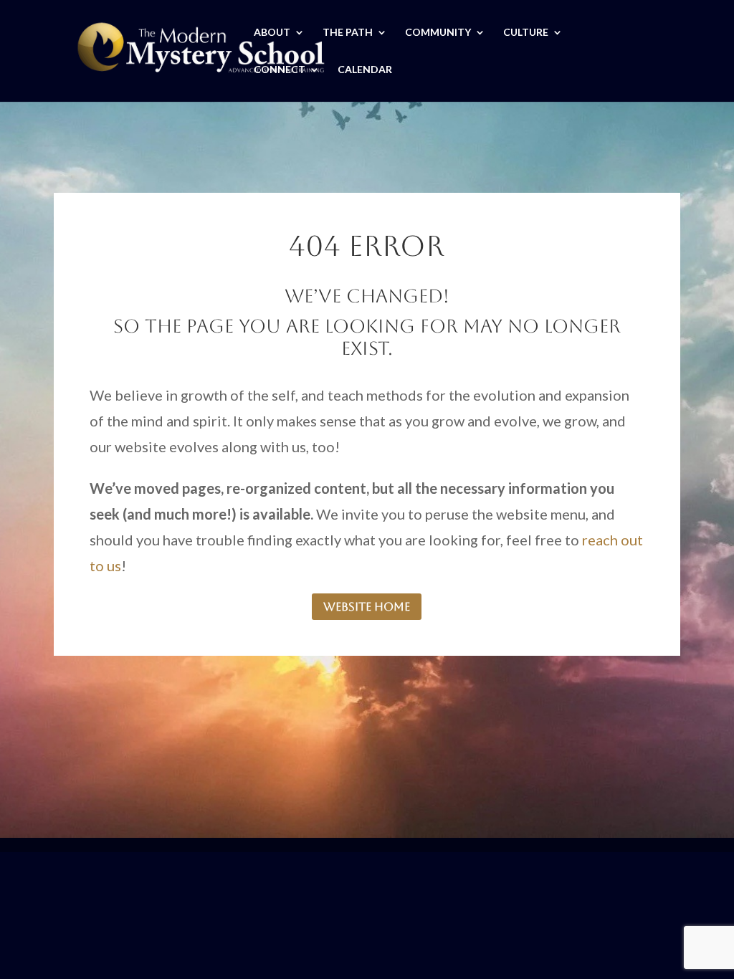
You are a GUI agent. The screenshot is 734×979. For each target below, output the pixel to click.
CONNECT (279, 70)
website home (366, 606)
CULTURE (525, 32)
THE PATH (348, 32)
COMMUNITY (438, 32)
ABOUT (272, 32)
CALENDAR (365, 70)
